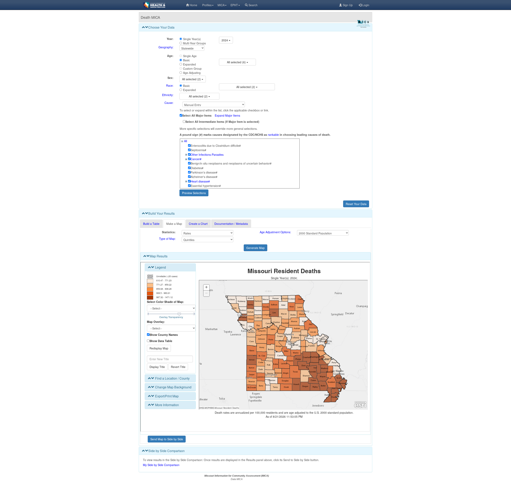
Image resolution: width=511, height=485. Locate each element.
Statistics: (169, 232)
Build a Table (151, 224)
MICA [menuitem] (221, 5)
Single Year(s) (192, 39)
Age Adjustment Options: (275, 232)
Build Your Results (161, 213)
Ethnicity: (167, 95)
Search (253, 5)
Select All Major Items (197, 115)
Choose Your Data (161, 27)
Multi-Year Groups (194, 43)
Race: (169, 85)
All (185, 141)
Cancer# (196, 159)
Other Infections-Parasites (207, 155)
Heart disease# (200, 181)
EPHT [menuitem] (234, 5)
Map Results (158, 256)
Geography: (165, 47)
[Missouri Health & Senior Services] (162, 5)
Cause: (168, 103)
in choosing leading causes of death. (305, 135)
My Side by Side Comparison (161, 465)
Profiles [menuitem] (207, 5)
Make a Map (174, 224)
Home (193, 5)
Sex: (170, 78)
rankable (273, 135)
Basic (186, 60)
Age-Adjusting (192, 73)
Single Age (190, 56)
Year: (170, 39)
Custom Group (192, 68)
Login (365, 5)
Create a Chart (198, 224)
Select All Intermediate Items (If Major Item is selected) (222, 122)
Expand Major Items (227, 115)
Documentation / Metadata (231, 224)
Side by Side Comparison (166, 450)
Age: (170, 56)
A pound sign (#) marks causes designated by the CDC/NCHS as (223, 135)
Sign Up (348, 5)
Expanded (189, 64)
